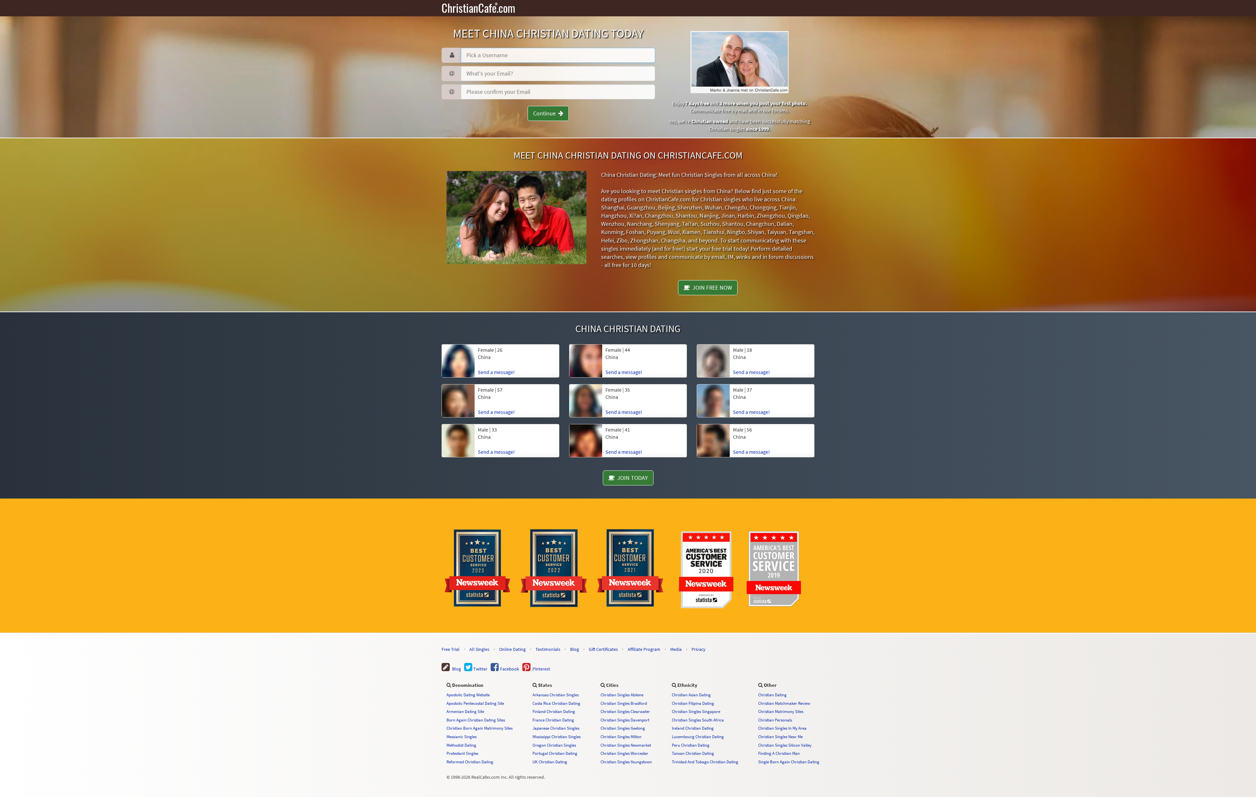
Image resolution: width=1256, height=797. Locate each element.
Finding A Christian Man (779, 753)
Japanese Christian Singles (555, 728)
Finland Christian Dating (553, 711)
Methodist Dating (461, 745)
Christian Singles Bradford (624, 703)
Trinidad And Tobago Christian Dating (705, 761)
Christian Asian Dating (691, 694)
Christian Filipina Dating (693, 703)
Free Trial (451, 649)
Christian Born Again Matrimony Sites (479, 728)
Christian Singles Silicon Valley (784, 745)
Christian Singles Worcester (624, 753)
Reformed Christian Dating (469, 761)
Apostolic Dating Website (468, 694)
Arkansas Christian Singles (555, 694)
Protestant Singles (462, 753)
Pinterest (540, 669)
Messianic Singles (461, 736)
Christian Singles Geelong (623, 728)
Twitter (479, 669)
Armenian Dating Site (465, 711)
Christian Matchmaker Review (784, 703)
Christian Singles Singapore (696, 711)
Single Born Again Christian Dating (788, 761)
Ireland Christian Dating (693, 728)
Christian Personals (775, 719)
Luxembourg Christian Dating (698, 736)
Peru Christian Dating (690, 745)
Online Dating (512, 649)
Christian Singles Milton (621, 736)
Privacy (698, 649)
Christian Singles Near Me (780, 736)
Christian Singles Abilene (622, 694)
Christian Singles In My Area (782, 728)
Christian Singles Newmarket (626, 745)
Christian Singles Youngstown (626, 761)
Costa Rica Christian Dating (556, 703)
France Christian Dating (553, 719)
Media (676, 649)
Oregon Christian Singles (554, 745)
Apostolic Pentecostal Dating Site (475, 703)
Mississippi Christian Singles (556, 736)
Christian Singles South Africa (698, 719)
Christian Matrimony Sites (780, 711)
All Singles (479, 649)
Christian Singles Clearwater (625, 711)
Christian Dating (772, 694)
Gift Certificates (603, 649)
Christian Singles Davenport (625, 719)
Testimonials (547, 649)
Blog (574, 649)
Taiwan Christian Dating (693, 753)
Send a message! (496, 372)
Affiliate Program (644, 649)
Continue (545, 113)
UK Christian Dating (549, 761)
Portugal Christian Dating (554, 753)
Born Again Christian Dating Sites (475, 719)
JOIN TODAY (631, 478)
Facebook (509, 669)
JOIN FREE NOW (711, 287)
